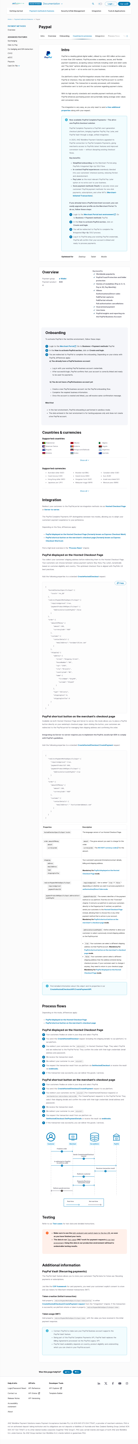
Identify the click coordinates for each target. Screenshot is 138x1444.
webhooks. (53, 1069)
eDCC (10, 57)
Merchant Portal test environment (99, 214)
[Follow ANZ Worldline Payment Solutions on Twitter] (106, 1383)
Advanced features (17, 37)
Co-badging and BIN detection (20, 49)
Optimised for (84, 257)
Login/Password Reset (17, 1388)
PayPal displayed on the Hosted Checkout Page (66, 1020)
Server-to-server (51, 509)
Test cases (57, 1224)
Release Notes (14, 1398)
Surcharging (12, 41)
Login (110, 4)
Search (93, 4)
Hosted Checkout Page (116, 506)
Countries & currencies (82, 36)
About (10, 1412)
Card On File (13, 66)
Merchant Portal (67, 346)
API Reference (34, 1388)
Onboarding (64, 36)
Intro (43, 36)
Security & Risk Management (73, 11)
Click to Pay (13, 45)
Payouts (11, 61)
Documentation (52, 3)
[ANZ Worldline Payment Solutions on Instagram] (127, 1383)
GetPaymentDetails (73, 1118)
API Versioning (34, 1398)
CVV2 (10, 53)
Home (10, 19)
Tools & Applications (116, 11)
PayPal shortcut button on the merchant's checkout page (71, 1023)
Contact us (12, 1393)
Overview (11, 30)
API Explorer (54, 1388)
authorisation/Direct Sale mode (95, 889)
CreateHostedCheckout (88, 576)
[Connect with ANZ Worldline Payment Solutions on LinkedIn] (99, 1383)
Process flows (114, 36)
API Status (33, 1393)
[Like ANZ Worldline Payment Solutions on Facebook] (113, 1383)
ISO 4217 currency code (107, 848)
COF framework (59, 1286)
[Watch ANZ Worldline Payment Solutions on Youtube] (120, 1383)
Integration (96, 11)
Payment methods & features (42, 11)
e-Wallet (62, 279)
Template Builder (56, 1393)
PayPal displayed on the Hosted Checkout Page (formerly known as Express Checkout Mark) (86, 534)
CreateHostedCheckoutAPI (62, 989)
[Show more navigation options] (126, 36)
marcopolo (18, 3)
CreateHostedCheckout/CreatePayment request (63, 1304)
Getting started (16, 11)
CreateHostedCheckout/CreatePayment (75, 1089)
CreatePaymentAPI (83, 989)
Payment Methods (17, 26)
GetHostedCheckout (101, 1065)
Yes (68, 1372)
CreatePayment (106, 745)
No (77, 1372)
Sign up (123, 4)
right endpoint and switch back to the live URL (91, 1233)
